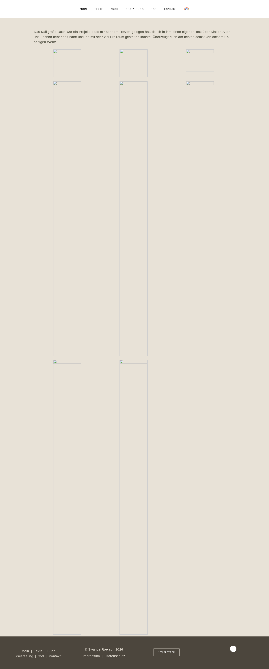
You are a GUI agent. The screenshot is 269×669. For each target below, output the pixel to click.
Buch (51, 651)
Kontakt (55, 656)
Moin (25, 651)
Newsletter (166, 652)
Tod (41, 656)
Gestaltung (25, 656)
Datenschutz (115, 656)
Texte (38, 651)
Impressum (91, 656)
